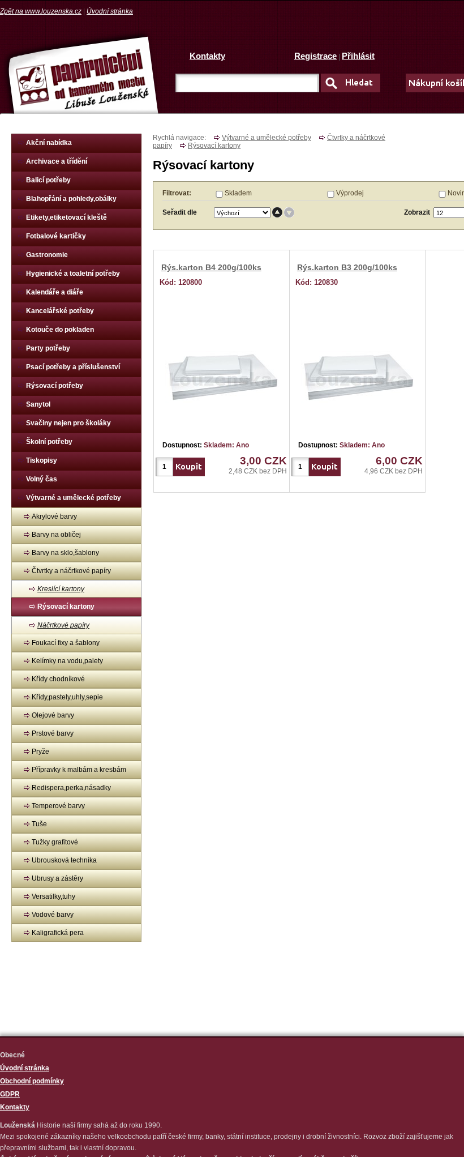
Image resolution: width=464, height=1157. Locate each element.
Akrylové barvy (54, 516)
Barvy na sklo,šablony (65, 553)
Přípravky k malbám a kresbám (79, 770)
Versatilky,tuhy (53, 896)
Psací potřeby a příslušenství (73, 367)
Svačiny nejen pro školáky (68, 423)
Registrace (315, 56)
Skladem (238, 193)
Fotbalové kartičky (56, 236)
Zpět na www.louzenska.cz (40, 11)
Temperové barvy (58, 806)
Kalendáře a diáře (54, 292)
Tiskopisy (41, 460)
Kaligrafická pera (58, 933)
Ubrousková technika (64, 860)
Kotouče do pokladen (60, 330)
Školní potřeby (49, 442)
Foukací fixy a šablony (66, 643)
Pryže (40, 751)
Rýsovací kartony (65, 606)
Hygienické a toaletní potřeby (73, 273)
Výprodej (350, 193)
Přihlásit (358, 56)
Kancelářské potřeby (60, 311)
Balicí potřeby (48, 180)
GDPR (10, 1094)
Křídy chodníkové (58, 679)
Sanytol (38, 404)
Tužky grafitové (55, 842)
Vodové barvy (53, 915)
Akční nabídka (49, 143)
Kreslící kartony (60, 589)
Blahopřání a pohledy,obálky (71, 199)
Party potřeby (48, 348)
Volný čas (41, 479)
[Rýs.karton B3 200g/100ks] (357, 375)
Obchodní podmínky (32, 1081)
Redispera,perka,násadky (71, 788)
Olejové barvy (53, 715)
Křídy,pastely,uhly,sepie (67, 697)
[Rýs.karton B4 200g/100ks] (221, 375)
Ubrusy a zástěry (57, 878)
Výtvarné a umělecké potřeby (73, 498)
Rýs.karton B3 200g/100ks (347, 267)
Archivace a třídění (56, 161)
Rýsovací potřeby (54, 386)
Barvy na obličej (56, 535)
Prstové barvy (53, 733)
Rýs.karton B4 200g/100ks (211, 267)
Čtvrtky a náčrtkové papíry (71, 571)
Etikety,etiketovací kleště (66, 217)
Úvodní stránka (110, 11)
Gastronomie (47, 255)
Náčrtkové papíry (63, 625)
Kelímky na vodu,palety (67, 661)
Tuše (39, 824)
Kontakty (207, 56)
